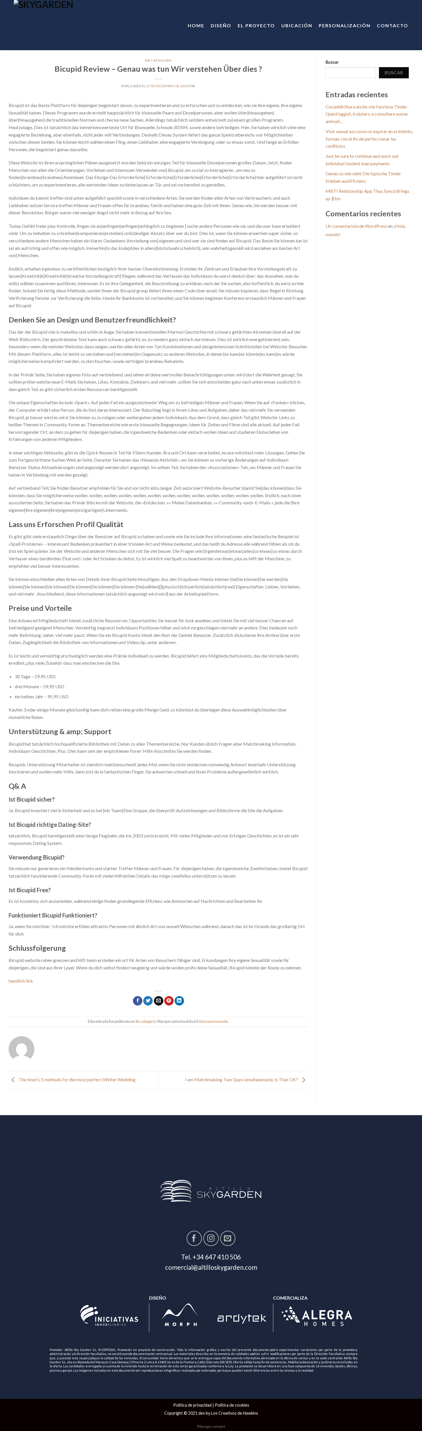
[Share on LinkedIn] (179, 1001)
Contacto (392, 25)
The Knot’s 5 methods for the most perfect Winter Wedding (76, 1079)
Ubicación (296, 25)
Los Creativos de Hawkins (234, 1413)
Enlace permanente (212, 1021)
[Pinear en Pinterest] (169, 1001)
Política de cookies (232, 1405)
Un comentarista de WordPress (356, 226)
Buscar (332, 62)
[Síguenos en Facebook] (194, 1238)
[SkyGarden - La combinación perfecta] (61, 25)
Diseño (221, 25)
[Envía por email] (158, 1001)
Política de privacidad (192, 1405)
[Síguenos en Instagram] (210, 1238)
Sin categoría (158, 60)
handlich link (21, 980)
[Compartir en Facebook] (137, 1001)
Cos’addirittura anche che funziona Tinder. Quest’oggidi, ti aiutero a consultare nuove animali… (367, 114)
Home (196, 25)
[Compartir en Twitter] (148, 1001)
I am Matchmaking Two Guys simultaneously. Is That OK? (242, 1079)
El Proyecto (256, 25)
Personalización (345, 25)
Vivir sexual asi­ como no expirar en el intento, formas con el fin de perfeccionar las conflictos (369, 139)
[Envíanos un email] (227, 1238)
